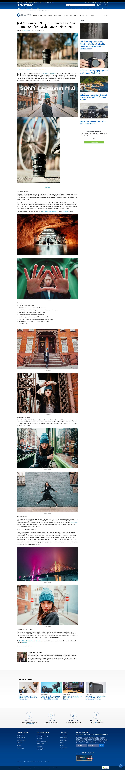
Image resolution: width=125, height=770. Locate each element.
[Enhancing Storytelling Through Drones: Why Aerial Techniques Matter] (94, 84)
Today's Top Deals (71, 8)
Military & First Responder (42, 741)
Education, (47, 734)
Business (75, 15)
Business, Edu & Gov (21, 2)
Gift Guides (91, 15)
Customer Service (20, 734)
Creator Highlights (64, 737)
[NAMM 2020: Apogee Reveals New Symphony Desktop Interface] (73, 687)
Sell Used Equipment (41, 748)
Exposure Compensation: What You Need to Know (93, 122)
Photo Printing (40, 744)
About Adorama (63, 734)
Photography (36, 15)
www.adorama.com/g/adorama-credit (41, 761)
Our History (62, 735)
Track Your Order (20, 735)
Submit (101, 745)
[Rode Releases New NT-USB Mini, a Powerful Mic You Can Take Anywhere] (29, 687)
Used (32, 8)
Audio (45, 15)
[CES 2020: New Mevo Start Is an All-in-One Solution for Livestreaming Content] (96, 687)
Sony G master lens (33, 69)
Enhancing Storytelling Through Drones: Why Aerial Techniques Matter (93, 97)
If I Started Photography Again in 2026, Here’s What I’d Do (94, 71)
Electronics (65, 15)
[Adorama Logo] (25, 5)
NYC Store (100, 2)
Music (55, 15)
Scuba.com (40, 2)
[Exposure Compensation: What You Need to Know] (94, 110)
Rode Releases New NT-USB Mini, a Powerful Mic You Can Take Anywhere (28, 697)
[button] (121, 766)
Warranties (19, 745)
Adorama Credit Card (81, 8)
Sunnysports (46, 2)
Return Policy (19, 742)
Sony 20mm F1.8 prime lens (48, 73)
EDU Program (101, 8)
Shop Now (47, 187)
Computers (50, 15)
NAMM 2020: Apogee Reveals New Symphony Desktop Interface (72, 697)
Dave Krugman (73, 522)
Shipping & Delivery (21, 737)
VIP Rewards (89, 8)
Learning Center (63, 743)
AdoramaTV (85, 15)
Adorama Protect (40, 743)
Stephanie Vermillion (26, 30)
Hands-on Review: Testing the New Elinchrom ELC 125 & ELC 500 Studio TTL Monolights (51, 697)
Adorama (24, 642)
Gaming (59, 15)
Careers (62, 748)
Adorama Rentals (29, 2)
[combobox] (80, 5)
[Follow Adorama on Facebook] (82, 753)
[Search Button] (94, 5)
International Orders (21, 740)
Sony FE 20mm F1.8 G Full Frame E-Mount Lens (30, 641)
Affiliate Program (63, 747)
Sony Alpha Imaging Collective (49, 211)
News (80, 15)
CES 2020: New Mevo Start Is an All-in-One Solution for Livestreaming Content (96, 697)
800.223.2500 (89, 2)
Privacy (37, 767)
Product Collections (41, 749)
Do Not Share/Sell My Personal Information (50, 767)
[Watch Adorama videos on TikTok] (92, 753)
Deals (26, 8)
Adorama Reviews (64, 739)
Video (41, 15)
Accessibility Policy (21, 748)
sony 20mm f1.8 (25, 69)
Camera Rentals (40, 746)
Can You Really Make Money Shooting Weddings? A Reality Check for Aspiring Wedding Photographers (92, 45)
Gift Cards (95, 8)
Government (39, 735)
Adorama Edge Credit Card (42, 736)
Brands (61, 745)
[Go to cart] (106, 5)
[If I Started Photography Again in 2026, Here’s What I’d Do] (94, 60)
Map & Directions (63, 740)
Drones (70, 15)
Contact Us (19, 743)
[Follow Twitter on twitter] (87, 753)
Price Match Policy (20, 747)
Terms (41, 767)
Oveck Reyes (65, 211)
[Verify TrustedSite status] (105, 767)
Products (19, 8)
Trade (37, 8)
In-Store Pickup (20, 739)
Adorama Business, (40, 734)
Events (106, 8)
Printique (35, 2)
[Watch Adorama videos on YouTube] (90, 753)
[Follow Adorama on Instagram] (85, 753)
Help (106, 2)
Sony (20, 69)
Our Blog (51, 2)
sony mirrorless (42, 69)
